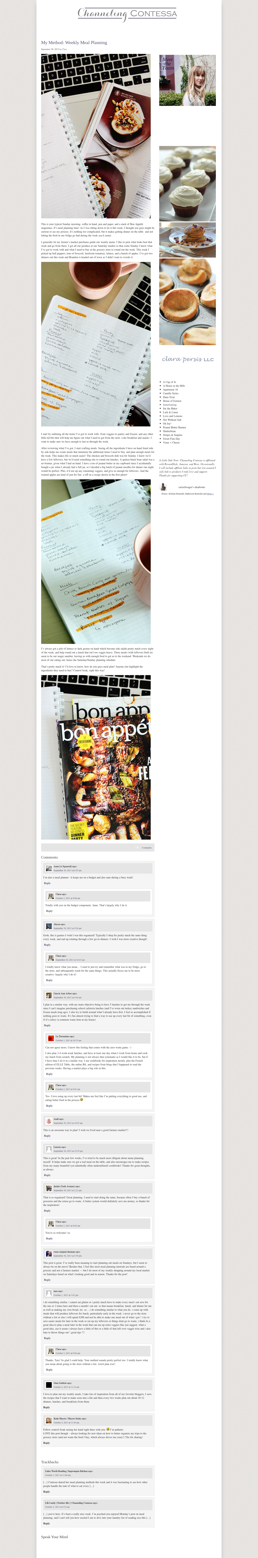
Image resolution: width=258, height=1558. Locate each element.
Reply (47, 883)
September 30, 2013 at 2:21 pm (68, 1190)
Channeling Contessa (129, 14)
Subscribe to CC (187, 116)
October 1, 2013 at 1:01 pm (66, 1294)
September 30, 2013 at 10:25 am (68, 1122)
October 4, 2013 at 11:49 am (66, 1422)
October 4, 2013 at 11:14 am (66, 1386)
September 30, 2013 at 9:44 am (67, 997)
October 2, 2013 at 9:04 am (68, 1353)
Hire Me (134, 31)
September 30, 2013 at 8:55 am (67, 870)
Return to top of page (52, 1551)
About (43, 31)
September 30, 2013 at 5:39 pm (68, 1255)
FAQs (148, 31)
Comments (143, 847)
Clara (64, 49)
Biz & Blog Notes (112, 31)
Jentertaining (170, 404)
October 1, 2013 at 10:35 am (68, 1040)
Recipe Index (61, 31)
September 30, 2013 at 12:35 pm (68, 1150)
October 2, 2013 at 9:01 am (68, 1089)
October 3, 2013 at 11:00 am (58, 1474)
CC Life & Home (84, 31)
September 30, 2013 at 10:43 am (70, 959)
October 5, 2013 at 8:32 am (57, 1506)
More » (210, 493)
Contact (162, 31)
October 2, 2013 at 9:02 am (68, 1225)
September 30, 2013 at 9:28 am (67, 928)
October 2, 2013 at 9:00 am (68, 898)
